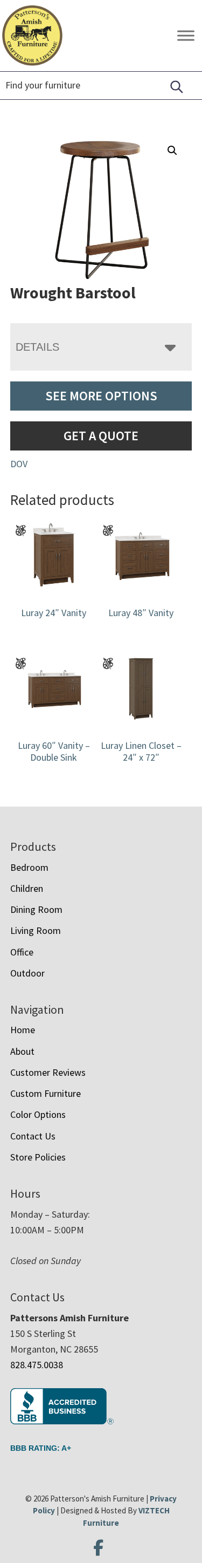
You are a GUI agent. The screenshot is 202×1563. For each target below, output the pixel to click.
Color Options (38, 1114)
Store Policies (38, 1157)
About (22, 1051)
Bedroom (29, 867)
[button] (172, 150)
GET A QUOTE (101, 435)
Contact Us (32, 1136)
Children (26, 888)
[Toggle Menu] (185, 35)
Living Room (35, 930)
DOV (18, 464)
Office (21, 952)
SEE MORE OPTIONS (101, 395)
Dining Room (36, 909)
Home (22, 1029)
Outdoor (27, 973)
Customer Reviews (48, 1072)
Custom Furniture (45, 1093)
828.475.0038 (36, 1365)
